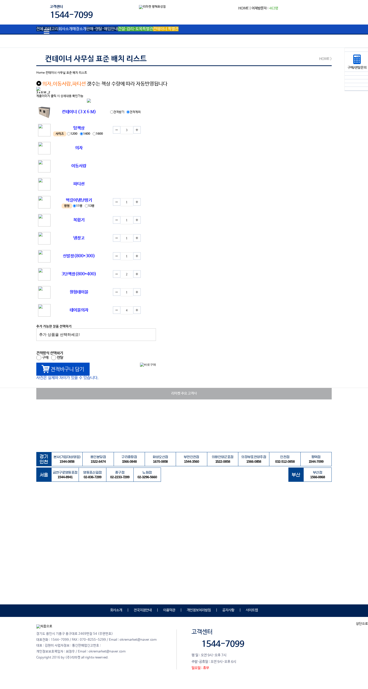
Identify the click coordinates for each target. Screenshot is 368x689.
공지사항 (228, 610)
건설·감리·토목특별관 (135, 29)
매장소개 (79, 29)
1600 (100, 134)
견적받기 (119, 112)
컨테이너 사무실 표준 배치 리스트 (66, 73)
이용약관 (169, 610)
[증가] (137, 130)
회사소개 (65, 29)
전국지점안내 (143, 610)
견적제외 (135, 112)
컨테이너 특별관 (165, 29)
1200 (74, 134)
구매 (45, 357)
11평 (79, 206)
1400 (87, 134)
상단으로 (362, 624)
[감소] (116, 130)
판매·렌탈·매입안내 (102, 29)
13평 (91, 206)
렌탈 (60, 357)
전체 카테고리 (47, 29)
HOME (243, 8)
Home (40, 73)
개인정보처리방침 (199, 610)
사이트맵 (252, 610)
